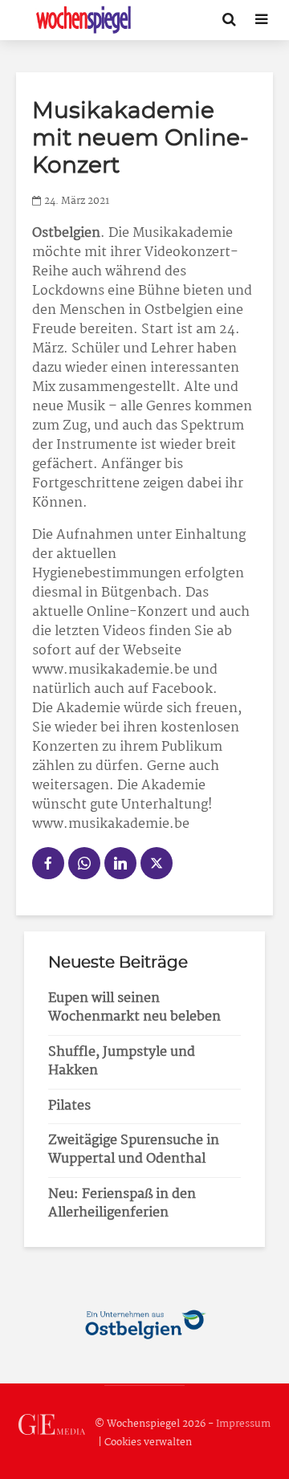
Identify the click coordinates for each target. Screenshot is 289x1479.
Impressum (243, 1424)
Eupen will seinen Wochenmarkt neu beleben (134, 1008)
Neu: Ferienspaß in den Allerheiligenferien (122, 1204)
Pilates (69, 1106)
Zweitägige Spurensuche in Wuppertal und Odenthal (133, 1150)
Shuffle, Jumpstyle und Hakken (121, 1061)
